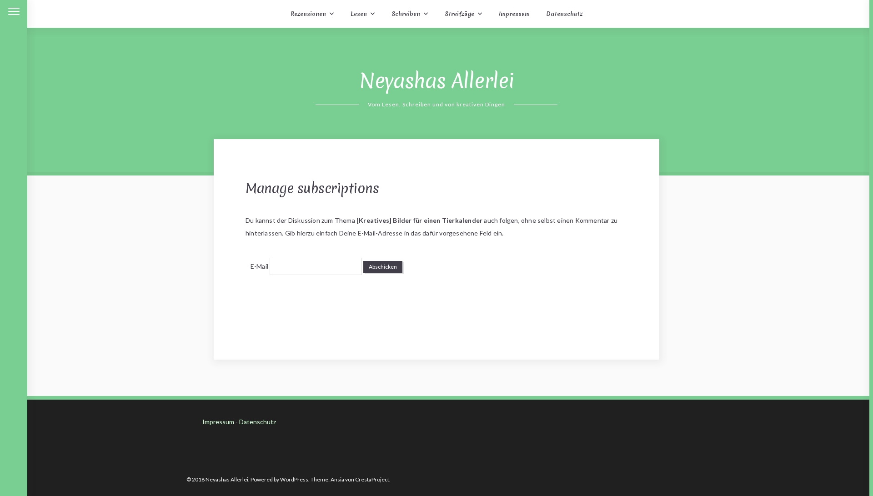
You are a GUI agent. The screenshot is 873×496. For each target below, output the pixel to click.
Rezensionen (308, 14)
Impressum (514, 14)
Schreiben (405, 14)
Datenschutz (564, 14)
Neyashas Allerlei (436, 81)
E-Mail (259, 266)
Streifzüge (459, 14)
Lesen (359, 14)
